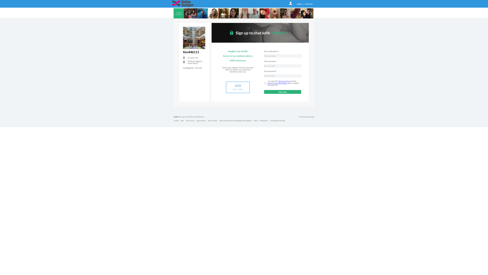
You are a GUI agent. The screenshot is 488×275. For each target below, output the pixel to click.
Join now (308, 4)
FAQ (182, 121)
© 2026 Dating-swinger (306, 117)
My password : (270, 71)
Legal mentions (201, 121)
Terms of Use (284, 81)
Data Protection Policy (277, 83)
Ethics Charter (212, 121)
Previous (186, 13)
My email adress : (271, 51)
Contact (176, 121)
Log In (299, 4)
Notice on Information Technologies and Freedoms (235, 121)
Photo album (264, 121)
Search (256, 121)
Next (311, 13)
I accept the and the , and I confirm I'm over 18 (283, 83)
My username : (270, 61)
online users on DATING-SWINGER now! (189, 117)
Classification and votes (277, 121)
